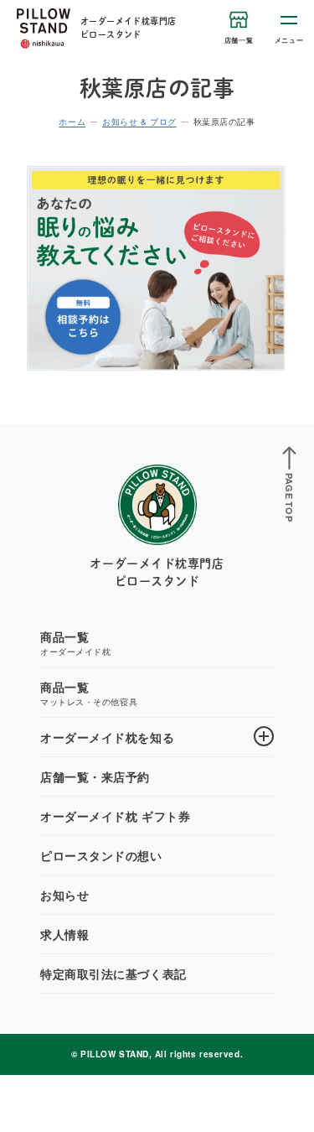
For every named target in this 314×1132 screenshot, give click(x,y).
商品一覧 (75, 642)
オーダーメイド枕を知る (107, 737)
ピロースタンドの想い (101, 855)
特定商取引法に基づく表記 (113, 973)
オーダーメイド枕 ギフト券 (115, 815)
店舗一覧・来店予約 (95, 776)
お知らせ (64, 894)
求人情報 (64, 934)
